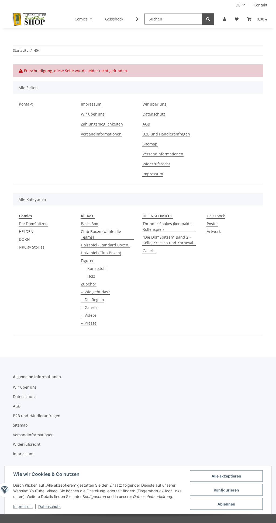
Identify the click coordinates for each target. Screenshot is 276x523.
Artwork (214, 231)
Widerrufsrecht (156, 163)
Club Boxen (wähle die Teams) (101, 234)
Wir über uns (93, 114)
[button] (224, 19)
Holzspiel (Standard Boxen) (105, 244)
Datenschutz (49, 506)
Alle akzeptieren (226, 476)
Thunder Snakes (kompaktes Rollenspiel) (168, 226)
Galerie (149, 250)
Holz (91, 276)
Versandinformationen (101, 134)
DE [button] (238, 5)
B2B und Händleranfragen (166, 134)
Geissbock (216, 215)
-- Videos (88, 315)
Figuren (88, 260)
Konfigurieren (226, 490)
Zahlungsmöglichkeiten (102, 124)
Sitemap (150, 144)
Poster (212, 223)
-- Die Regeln (92, 299)
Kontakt (260, 5)
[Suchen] (208, 19)
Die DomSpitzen (33, 223)
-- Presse (88, 323)
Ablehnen (226, 504)
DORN (24, 239)
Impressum (23, 506)
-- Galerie (89, 307)
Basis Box (89, 223)
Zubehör (88, 284)
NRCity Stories (31, 247)
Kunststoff (96, 268)
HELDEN (26, 231)
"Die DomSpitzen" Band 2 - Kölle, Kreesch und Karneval (168, 240)
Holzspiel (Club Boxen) (101, 252)
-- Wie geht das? (95, 291)
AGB (146, 124)
